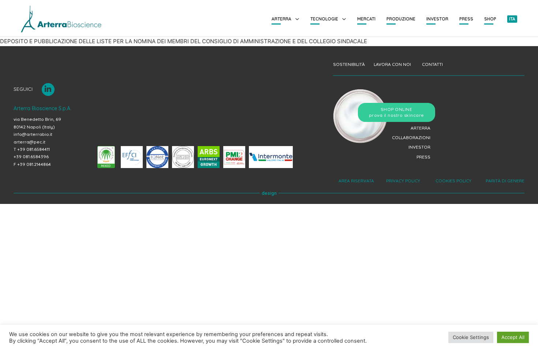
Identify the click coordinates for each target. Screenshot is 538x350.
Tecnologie (324, 19)
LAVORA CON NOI (392, 64)
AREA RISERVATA (357, 180)
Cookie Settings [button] (471, 337)
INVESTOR (419, 147)
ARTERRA (420, 128)
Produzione (400, 19)
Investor (437, 19)
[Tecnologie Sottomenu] (344, 19)
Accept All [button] (512, 337)
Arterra (281, 19)
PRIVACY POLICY (403, 180)
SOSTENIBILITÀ (349, 64)
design (269, 193)
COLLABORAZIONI (411, 137)
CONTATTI (432, 64)
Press (466, 19)
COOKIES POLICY (452, 180)
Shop (490, 19)
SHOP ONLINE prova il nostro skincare (396, 112)
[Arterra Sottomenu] (297, 19)
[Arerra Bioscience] (61, 19)
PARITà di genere (503, 180)
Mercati (366, 19)
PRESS (423, 157)
